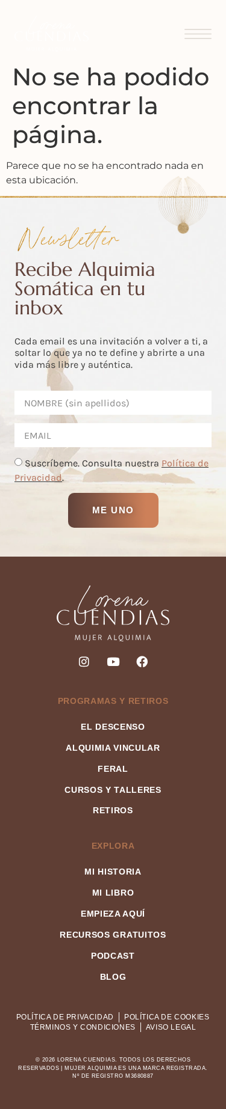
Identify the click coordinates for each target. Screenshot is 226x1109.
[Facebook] (142, 661)
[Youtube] (113, 661)
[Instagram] (84, 661)
